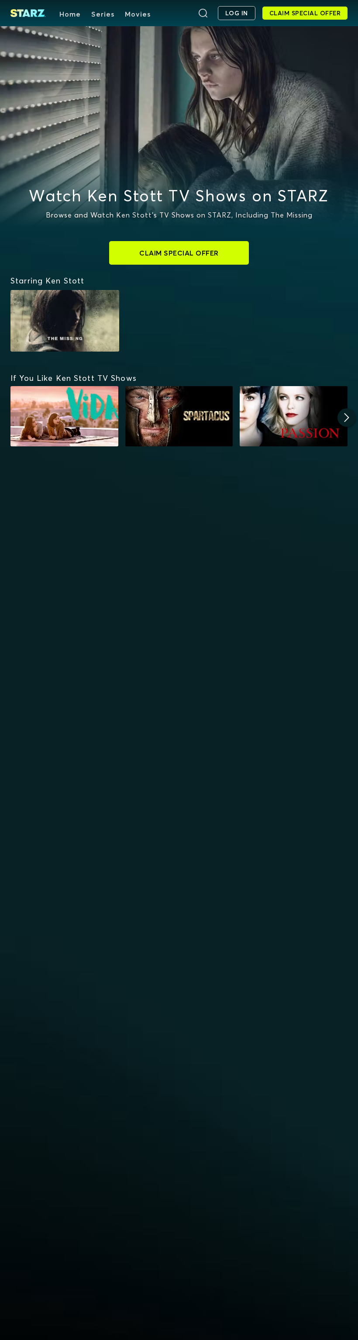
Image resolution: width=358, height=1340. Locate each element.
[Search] (203, 13)
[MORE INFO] (64, 416)
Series (102, 14)
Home (70, 14)
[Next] (346, 417)
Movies (138, 14)
